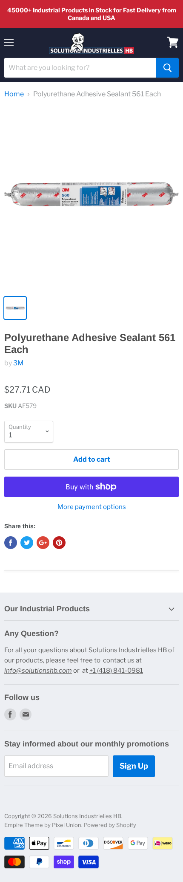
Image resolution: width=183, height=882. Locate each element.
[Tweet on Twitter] (26, 542)
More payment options (91, 507)
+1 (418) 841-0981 (116, 670)
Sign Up (134, 765)
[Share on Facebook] (10, 542)
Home (14, 94)
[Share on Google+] (43, 542)
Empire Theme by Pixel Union (42, 824)
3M (18, 363)
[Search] (167, 68)
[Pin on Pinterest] (59, 542)
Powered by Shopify (110, 824)
